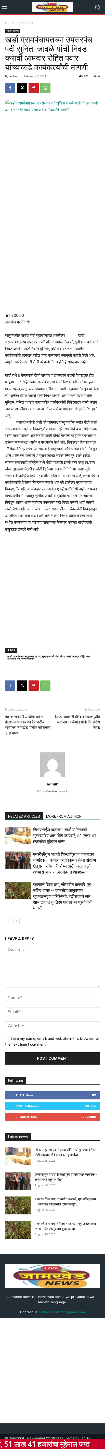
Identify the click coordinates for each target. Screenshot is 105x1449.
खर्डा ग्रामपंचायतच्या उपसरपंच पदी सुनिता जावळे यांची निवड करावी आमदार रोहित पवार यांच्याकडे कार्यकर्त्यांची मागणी (48, 656)
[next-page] (16, 921)
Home (9, 22)
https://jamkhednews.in (52, 791)
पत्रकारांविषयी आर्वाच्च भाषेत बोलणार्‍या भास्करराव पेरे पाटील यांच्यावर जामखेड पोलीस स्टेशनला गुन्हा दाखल (27, 725)
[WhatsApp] (45, 88)
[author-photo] (52, 777)
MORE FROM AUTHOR (64, 816)
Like (93, 1095)
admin (15, 76)
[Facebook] (10, 88)
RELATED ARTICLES (24, 816)
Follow (90, 1106)
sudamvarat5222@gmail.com (62, 1312)
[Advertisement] (52, 254)
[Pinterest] (34, 88)
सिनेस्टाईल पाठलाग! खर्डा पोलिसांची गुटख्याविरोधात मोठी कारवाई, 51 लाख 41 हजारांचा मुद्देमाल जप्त (65, 835)
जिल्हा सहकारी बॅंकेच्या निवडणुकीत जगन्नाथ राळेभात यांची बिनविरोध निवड (77, 722)
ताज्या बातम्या (26, 22)
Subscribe (88, 1117)
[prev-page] (8, 921)
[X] (22, 88)
